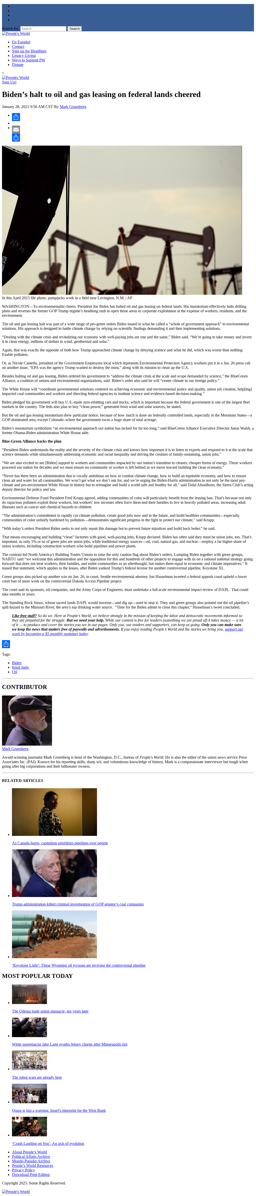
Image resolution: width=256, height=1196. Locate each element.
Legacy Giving (24, 55)
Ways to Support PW (28, 60)
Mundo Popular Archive (31, 1161)
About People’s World (29, 1152)
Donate (18, 64)
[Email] (133, 130)
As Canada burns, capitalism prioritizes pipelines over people (60, 843)
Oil (14, 672)
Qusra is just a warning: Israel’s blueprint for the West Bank (59, 1110)
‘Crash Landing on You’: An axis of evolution (48, 1143)
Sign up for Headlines (29, 51)
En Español (21, 42)
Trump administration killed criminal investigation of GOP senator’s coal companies (78, 904)
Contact (18, 46)
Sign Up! (9, 82)
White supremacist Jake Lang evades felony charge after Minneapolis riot (69, 1044)
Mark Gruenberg (73, 107)
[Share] (133, 117)
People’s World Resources (32, 1165)
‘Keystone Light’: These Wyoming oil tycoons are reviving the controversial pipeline (79, 965)
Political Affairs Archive (31, 1156)
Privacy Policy (23, 1170)
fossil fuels (20, 667)
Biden (17, 663)
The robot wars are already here (37, 1077)
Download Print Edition (31, 1174)
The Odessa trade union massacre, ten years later (50, 1011)
